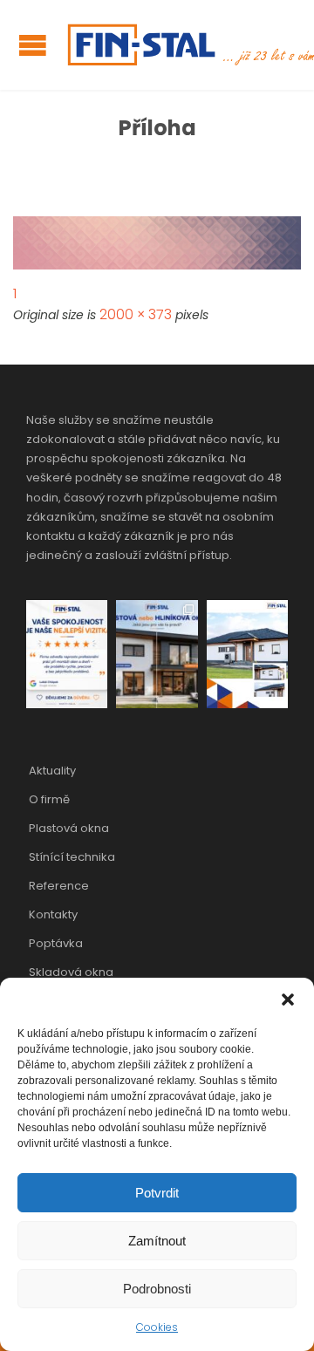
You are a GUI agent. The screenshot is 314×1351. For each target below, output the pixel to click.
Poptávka (56, 943)
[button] (288, 999)
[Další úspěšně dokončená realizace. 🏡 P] (247, 654)
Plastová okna (69, 828)
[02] (157, 243)
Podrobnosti (157, 1288)
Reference (59, 885)
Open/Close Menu (32, 45)
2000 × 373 (135, 314)
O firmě (49, 799)
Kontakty (53, 914)
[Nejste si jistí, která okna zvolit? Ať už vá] (156, 654)
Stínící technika (72, 857)
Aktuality (52, 770)
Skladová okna (71, 972)
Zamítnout (157, 1240)
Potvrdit (157, 1192)
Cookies (157, 1327)
